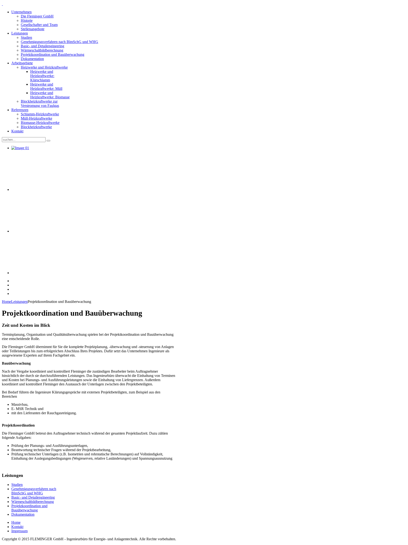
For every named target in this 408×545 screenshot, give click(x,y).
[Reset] (48, 140)
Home (6, 302)
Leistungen (19, 302)
